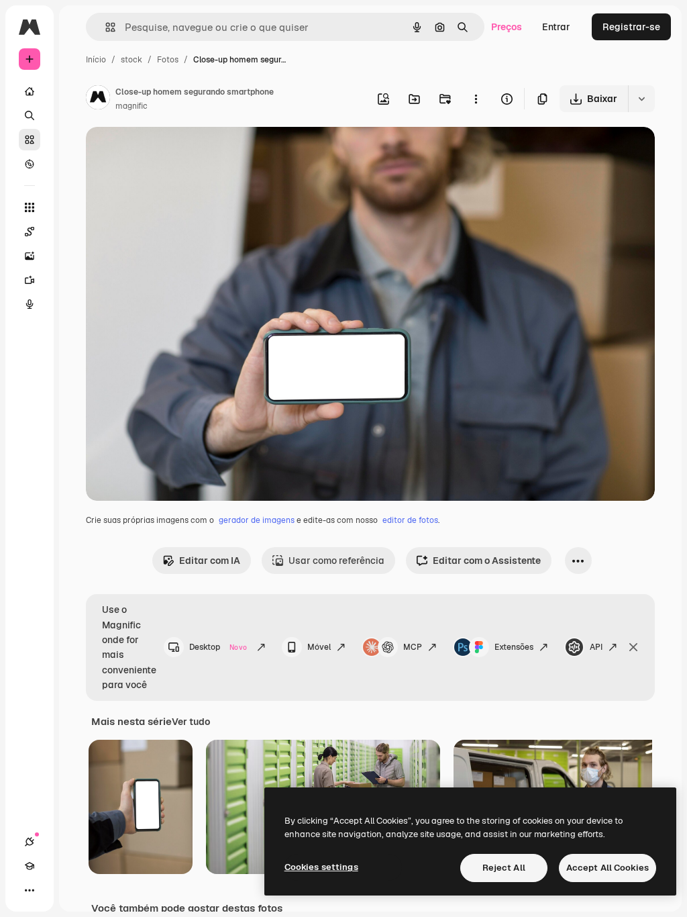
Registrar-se (631, 27)
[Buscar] (29, 115)
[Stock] (29, 139)
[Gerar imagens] (29, 256)
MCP (412, 647)
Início (96, 59)
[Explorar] (29, 164)
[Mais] (29, 890)
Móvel (319, 647)
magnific (131, 106)
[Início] (29, 91)
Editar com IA (209, 560)
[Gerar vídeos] (29, 280)
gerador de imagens (257, 520)
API (596, 647)
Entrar (556, 27)
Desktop (218, 647)
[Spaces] (29, 231)
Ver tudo (191, 722)
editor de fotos (410, 520)
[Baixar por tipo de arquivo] (641, 98)
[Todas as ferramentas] (29, 207)
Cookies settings (321, 867)
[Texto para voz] (29, 304)
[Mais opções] (475, 98)
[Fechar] (633, 647)
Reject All (503, 867)
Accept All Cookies (607, 867)
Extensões (513, 647)
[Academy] (29, 866)
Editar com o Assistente (487, 560)
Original (172, 152)
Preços (506, 27)
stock (131, 59)
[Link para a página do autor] (98, 99)
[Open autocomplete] (105, 27)
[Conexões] (29, 842)
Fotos (167, 59)
